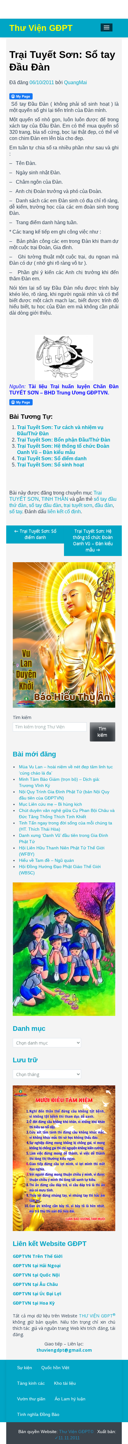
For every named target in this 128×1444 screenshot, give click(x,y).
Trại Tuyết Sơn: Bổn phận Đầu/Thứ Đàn (63, 439)
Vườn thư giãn (31, 1398)
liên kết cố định (64, 511)
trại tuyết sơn (78, 505)
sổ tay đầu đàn (45, 505)
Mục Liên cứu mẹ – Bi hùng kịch (50, 804)
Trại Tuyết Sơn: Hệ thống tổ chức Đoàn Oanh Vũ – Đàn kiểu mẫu (93, 540)
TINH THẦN (54, 499)
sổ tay (15, 511)
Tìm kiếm (22, 717)
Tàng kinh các (31, 1383)
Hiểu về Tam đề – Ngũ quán (46, 860)
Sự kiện (24, 1367)
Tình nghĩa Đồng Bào (38, 1414)
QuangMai (75, 82)
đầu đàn (104, 505)
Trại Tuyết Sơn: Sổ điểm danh (52, 458)
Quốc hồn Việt (55, 1367)
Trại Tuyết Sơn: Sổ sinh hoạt (50, 464)
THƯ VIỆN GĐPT (97, 1316)
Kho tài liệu (65, 1383)
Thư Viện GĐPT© (76, 1431)
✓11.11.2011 (67, 1437)
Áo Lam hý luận (70, 1398)
